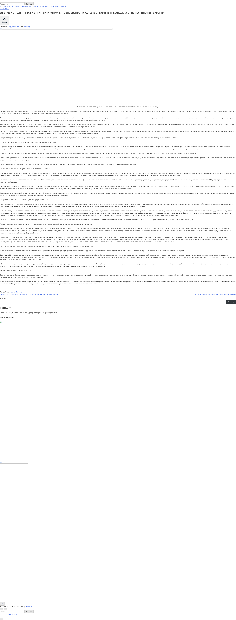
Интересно (4, 6)
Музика (34, 6)
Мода (30, 6)
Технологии (20, 292)
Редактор (26, 27)
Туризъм (47, 6)
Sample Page (12, 614)
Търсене (3, 298)
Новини (63, 6)
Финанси (40, 6)
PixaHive (29, 607)
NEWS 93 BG (4, 1)
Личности (24, 6)
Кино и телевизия (14, 6)
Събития (53, 6)
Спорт (58, 6)
